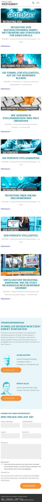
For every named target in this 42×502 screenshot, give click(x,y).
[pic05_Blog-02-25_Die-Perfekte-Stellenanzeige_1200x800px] (21, 146)
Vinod (21, 42)
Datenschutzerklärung (17, 472)
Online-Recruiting (20, 39)
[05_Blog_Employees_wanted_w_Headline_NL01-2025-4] (21, 224)
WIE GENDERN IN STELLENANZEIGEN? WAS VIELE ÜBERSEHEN (21, 118)
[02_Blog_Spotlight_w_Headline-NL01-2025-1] (21, 16)
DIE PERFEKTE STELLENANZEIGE (21, 158)
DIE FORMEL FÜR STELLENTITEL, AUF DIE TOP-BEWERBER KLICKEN (21, 75)
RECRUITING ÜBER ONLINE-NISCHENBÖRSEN (21, 197)
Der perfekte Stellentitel (21, 235)
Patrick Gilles (28, 84)
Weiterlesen (5, 46)
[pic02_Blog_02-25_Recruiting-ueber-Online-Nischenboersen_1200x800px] (21, 184)
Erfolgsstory (19, 291)
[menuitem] (2, 498)
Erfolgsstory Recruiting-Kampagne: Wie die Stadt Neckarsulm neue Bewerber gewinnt (21, 284)
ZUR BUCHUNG (11, 369)
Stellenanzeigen (31, 39)
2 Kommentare (16, 81)
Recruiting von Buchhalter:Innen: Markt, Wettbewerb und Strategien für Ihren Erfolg (21, 31)
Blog (13, 39)
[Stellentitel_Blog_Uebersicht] (21, 61)
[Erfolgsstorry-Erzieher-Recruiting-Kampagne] (21, 265)
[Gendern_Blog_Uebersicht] (21, 104)
